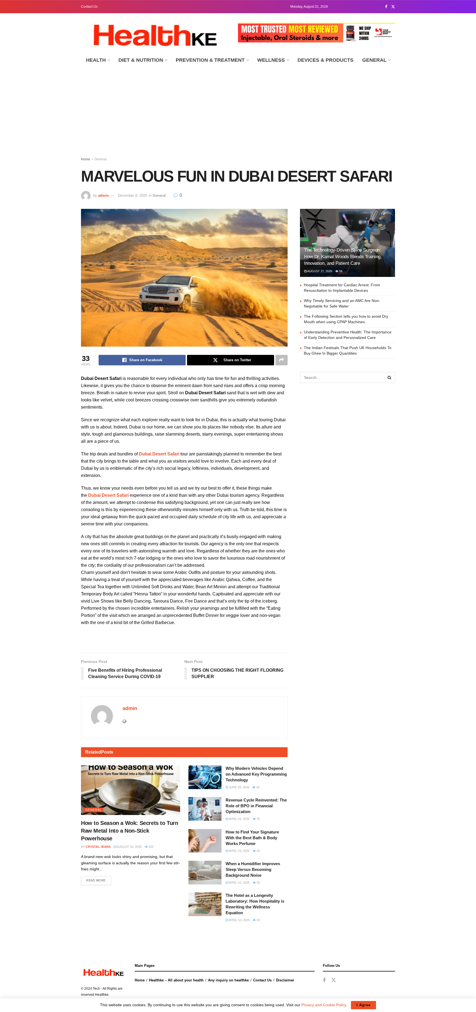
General (374, 60)
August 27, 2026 (319, 271)
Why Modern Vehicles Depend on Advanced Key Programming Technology (256, 774)
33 (257, 787)
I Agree (363, 1005)
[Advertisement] (238, 109)
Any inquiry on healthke (228, 980)
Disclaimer (285, 980)
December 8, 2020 (132, 195)
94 (340, 271)
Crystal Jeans (98, 846)
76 (258, 819)
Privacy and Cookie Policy (323, 1005)
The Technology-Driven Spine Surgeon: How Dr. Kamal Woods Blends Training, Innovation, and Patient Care (343, 256)
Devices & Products (325, 60)
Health (96, 60)
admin (103, 195)
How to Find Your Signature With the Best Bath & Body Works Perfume (252, 838)
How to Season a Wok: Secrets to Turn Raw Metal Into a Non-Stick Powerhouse (129, 830)
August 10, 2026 (129, 846)
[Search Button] (389, 377)
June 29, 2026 (238, 787)
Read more (96, 880)
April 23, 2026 (239, 819)
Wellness (271, 60)
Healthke (102, 995)
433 (150, 846)
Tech (96, 989)
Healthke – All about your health (176, 980)
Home (85, 159)
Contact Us (89, 7)
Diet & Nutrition (140, 60)
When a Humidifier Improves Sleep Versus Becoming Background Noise (253, 869)
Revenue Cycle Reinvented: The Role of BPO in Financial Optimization (256, 806)
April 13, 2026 (239, 882)
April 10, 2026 (239, 920)
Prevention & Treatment (210, 60)
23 (258, 850)
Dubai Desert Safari (159, 454)
